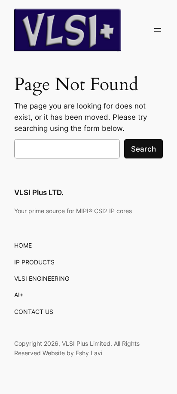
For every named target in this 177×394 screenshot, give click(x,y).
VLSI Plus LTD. (39, 192)
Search (143, 149)
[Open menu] (158, 30)
